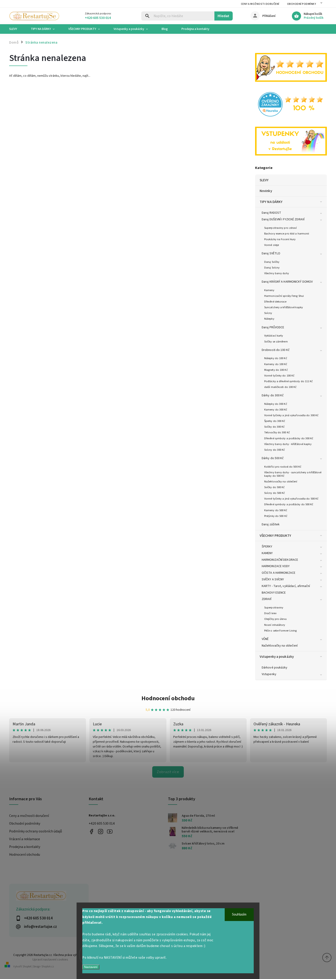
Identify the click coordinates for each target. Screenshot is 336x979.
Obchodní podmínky (301, 4)
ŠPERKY (267, 546)
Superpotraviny (273, 607)
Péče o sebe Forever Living (280, 631)
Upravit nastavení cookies (50, 959)
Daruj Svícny (272, 268)
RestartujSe (110, 831)
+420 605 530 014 (102, 823)
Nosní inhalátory (274, 625)
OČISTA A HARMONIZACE (278, 573)
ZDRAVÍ (267, 599)
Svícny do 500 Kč (274, 493)
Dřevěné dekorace (275, 302)
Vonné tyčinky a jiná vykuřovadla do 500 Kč (291, 499)
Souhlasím (239, 914)
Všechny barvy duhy (276, 273)
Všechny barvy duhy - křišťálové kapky (288, 444)
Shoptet (27, 966)
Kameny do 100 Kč (275, 364)
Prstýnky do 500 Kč (275, 516)
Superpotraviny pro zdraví (280, 228)
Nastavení (91, 967)
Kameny (269, 290)
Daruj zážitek (271, 524)
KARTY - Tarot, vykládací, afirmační (286, 586)
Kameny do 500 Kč (275, 510)
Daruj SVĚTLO (271, 253)
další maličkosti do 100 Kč (280, 387)
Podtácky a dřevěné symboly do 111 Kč (288, 381)
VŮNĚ (265, 639)
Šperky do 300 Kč (274, 421)
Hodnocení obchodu (168, 698)
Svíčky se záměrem (276, 341)
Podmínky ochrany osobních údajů (35, 831)
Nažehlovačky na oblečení (280, 481)
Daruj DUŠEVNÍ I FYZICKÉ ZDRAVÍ (283, 219)
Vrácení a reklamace (24, 839)
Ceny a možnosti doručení (260, 4)
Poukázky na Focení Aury (280, 239)
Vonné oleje (271, 245)
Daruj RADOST (271, 213)
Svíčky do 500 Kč (274, 487)
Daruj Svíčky (271, 262)
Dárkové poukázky (275, 667)
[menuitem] (16, 29)
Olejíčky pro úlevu (275, 619)
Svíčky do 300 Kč (274, 427)
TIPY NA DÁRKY (271, 201)
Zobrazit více (168, 771)
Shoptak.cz (47, 966)
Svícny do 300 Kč (274, 450)
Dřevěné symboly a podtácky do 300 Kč (288, 438)
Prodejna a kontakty (24, 846)
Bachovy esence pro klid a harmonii (286, 234)
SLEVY (264, 180)
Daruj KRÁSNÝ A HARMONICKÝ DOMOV (287, 281)
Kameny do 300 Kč (275, 410)
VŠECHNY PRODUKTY (275, 535)
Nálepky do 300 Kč (275, 404)
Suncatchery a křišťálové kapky (283, 307)
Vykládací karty (273, 336)
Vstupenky (269, 674)
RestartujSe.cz (91, 831)
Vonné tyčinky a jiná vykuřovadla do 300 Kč (291, 415)
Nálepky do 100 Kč (275, 358)
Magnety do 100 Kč (276, 370)
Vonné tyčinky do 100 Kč (279, 376)
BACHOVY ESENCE (274, 592)
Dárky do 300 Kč (273, 395)
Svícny (268, 313)
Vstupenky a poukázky (277, 656)
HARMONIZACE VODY (276, 566)
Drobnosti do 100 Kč (276, 350)
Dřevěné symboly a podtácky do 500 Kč (288, 504)
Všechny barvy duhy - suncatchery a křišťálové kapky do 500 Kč (293, 474)
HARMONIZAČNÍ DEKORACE (280, 560)
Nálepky (269, 319)
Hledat (223, 16)
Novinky (266, 190)
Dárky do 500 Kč (273, 458)
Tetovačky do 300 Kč (277, 432)
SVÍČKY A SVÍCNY (273, 579)
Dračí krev (270, 613)
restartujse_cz (101, 831)
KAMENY (267, 553)
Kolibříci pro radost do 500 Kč (282, 467)
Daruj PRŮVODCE (273, 327)
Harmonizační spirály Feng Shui (284, 296)
